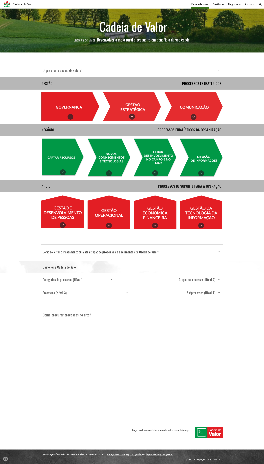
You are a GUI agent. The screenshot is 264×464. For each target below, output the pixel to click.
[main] (131, 26)
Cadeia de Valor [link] (200, 4)
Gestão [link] (217, 4)
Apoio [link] (248, 4)
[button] (260, 4)
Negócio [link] (233, 4)
